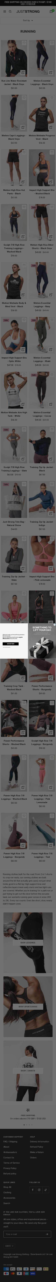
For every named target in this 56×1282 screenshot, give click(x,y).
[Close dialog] (55, 625)
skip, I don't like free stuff (6, 647)
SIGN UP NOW (10, 644)
